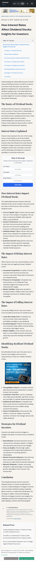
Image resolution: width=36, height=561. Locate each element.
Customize (4, 555)
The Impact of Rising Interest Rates (14, 61)
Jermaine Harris (13, 507)
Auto (22, 3)
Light (14, 3)
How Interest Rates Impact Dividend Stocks (16, 58)
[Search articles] (27, 4)
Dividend (5, 3)
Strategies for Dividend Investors (13, 73)
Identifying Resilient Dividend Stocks (14, 69)
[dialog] (18, 555)
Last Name (6, 172)
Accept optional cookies (26, 558)
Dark (18, 3)
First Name (6, 166)
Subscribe (18, 185)
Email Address (7, 178)
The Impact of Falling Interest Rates (14, 65)
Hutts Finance (17, 518)
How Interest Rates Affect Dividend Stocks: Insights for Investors (16, 46)
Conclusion (7, 76)
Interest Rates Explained (11, 54)
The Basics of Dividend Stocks (13, 50)
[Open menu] (32, 4)
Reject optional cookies (11, 558)
